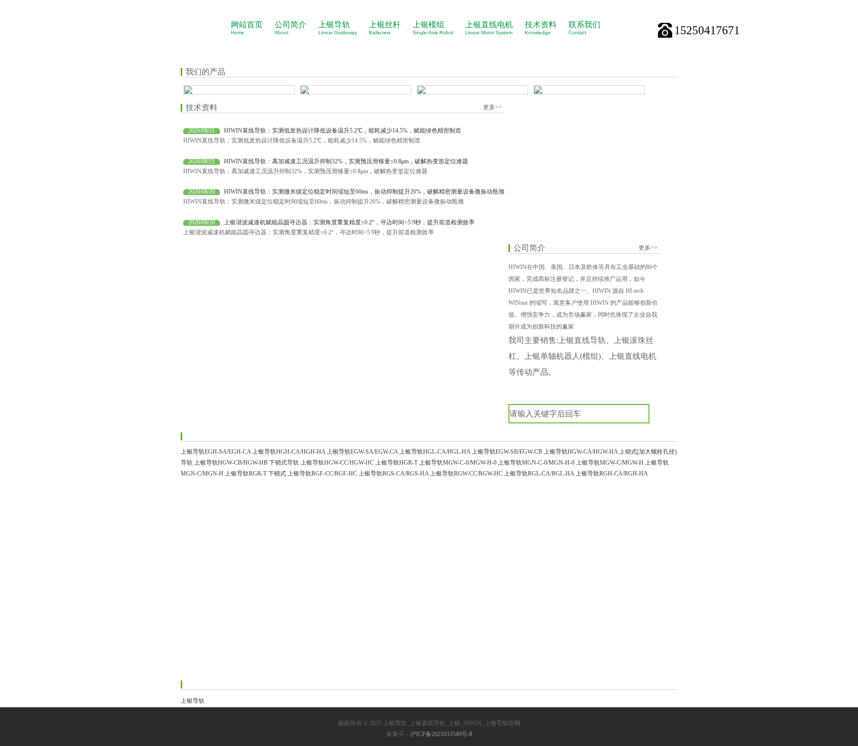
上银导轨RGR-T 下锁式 (255, 473)
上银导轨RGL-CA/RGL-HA (539, 473)
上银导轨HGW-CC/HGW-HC (337, 462)
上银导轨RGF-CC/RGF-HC (322, 473)
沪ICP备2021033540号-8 (441, 734)
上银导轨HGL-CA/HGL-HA (434, 451)
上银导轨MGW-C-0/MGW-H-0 (458, 462)
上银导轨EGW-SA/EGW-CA (362, 451)
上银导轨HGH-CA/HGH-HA (288, 451)
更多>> (492, 107)
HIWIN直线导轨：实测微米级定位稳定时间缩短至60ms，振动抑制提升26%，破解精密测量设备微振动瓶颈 (364, 191)
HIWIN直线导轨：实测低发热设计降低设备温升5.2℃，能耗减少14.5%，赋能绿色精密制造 (342, 130)
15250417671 (707, 30)
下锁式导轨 (284, 462)
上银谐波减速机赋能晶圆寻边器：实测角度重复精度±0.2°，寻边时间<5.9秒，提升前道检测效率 (349, 222)
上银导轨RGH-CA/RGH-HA (611, 473)
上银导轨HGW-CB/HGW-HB (231, 462)
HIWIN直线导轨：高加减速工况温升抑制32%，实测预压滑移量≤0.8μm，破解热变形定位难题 (346, 161)
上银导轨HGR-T (396, 462)
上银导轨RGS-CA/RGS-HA (393, 473)
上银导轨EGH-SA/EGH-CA (216, 451)
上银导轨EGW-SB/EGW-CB (507, 451)
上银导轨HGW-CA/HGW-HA (581, 451)
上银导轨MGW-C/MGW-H (610, 462)
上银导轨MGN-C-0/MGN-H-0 (536, 462)
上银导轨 (193, 700)
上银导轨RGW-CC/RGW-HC (466, 473)
